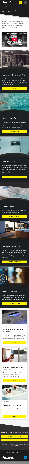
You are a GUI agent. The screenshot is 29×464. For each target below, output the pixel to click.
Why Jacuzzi (9, 6)
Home (3, 6)
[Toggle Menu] (25, 2)
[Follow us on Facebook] (25, 459)
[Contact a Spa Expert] (20, 2)
